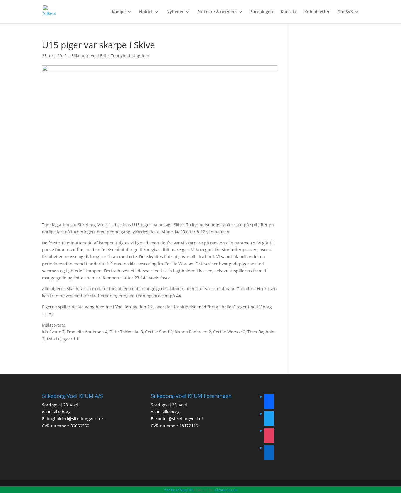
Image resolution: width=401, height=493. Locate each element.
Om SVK (345, 12)
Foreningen (261, 12)
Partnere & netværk (217, 12)
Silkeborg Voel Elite (90, 55)
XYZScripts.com (226, 489)
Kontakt (289, 12)
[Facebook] (269, 402)
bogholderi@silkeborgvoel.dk (75, 418)
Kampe (119, 12)
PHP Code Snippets (178, 489)
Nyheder (175, 12)
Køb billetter (317, 12)
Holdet (146, 12)
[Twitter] (269, 419)
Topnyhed (120, 55)
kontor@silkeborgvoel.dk (180, 418)
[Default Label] (269, 453)
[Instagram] (269, 436)
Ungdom (140, 55)
